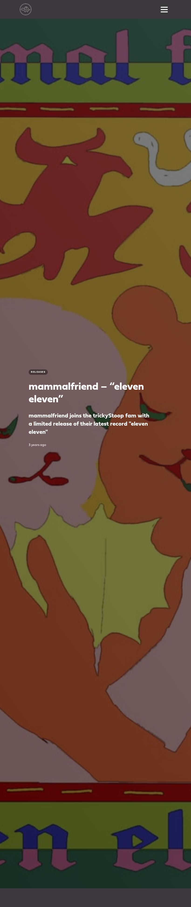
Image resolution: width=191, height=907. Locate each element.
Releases (38, 372)
